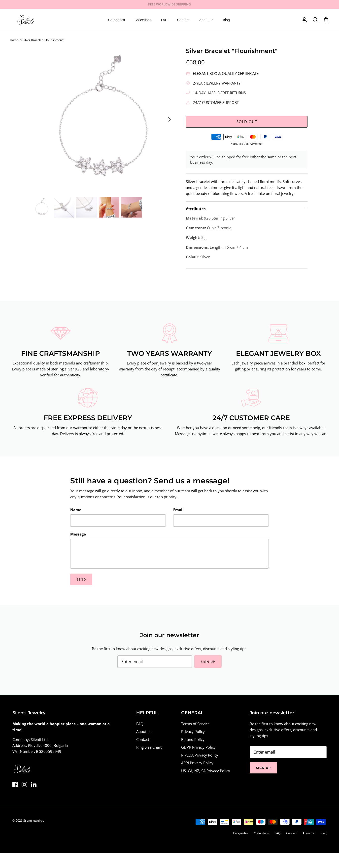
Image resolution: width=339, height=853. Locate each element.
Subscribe (125, 446)
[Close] (262, 386)
